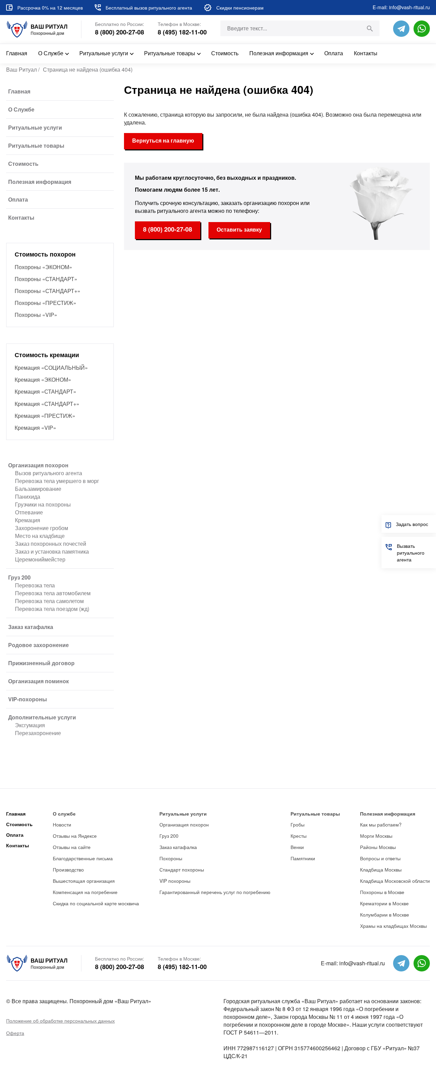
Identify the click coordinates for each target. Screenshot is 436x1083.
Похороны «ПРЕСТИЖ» (45, 303)
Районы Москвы (378, 847)
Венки (297, 847)
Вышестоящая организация (84, 880)
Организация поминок (38, 681)
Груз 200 (19, 577)
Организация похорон (38, 465)
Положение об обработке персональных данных (60, 1020)
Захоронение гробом (41, 528)
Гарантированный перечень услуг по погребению (214, 892)
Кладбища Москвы (381, 869)
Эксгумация (30, 725)
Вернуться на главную (163, 140)
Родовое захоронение (38, 645)
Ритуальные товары (169, 53)
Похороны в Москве (382, 892)
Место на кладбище (40, 536)
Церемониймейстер (40, 559)
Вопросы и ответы (380, 858)
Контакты (365, 53)
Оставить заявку (239, 229)
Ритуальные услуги (103, 53)
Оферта (15, 1032)
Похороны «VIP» (36, 315)
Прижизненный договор (41, 663)
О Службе (50, 53)
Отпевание (29, 512)
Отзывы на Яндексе (75, 835)
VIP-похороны (27, 699)
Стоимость (224, 53)
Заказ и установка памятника (52, 551)
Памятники (303, 858)
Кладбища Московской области (395, 880)
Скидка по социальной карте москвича (96, 903)
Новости (62, 824)
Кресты (299, 835)
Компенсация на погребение (85, 892)
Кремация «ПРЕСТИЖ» (45, 416)
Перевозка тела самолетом (49, 601)
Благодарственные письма (83, 858)
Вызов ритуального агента (48, 473)
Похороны (170, 858)
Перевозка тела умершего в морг (57, 481)
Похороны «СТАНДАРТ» (46, 279)
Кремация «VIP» (35, 427)
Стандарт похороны (181, 869)
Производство (68, 869)
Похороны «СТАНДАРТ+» (47, 291)
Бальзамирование (38, 489)
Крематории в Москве (384, 903)
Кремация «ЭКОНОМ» (43, 379)
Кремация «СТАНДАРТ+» (47, 404)
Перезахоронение (38, 733)
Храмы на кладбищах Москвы (393, 925)
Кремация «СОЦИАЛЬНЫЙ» (51, 367)
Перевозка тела (35, 585)
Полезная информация (278, 53)
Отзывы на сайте (72, 847)
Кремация (27, 520)
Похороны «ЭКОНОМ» (43, 267)
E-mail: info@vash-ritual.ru (401, 7)
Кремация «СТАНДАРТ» (45, 391)
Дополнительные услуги (42, 717)
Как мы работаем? (381, 824)
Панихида (27, 496)
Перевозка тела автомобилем (53, 593)
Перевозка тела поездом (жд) (52, 609)
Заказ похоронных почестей (50, 543)
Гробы (298, 824)
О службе (64, 813)
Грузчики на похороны (43, 504)
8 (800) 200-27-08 (119, 32)
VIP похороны (174, 880)
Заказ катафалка (30, 627)
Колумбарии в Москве (384, 914)
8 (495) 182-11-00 (182, 32)
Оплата (333, 53)
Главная (16, 53)
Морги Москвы (376, 835)
